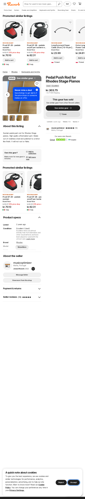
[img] (70, 128)
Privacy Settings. (16, 490)
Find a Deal (8, 10)
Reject (61, 482)
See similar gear (25, 78)
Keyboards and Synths (47, 10)
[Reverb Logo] (13, 4)
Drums (73, 10)
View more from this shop (22, 280)
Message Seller (22, 275)
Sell (67, 4)
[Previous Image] (7, 94)
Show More (22, 247)
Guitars (16, 10)
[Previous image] (54, 30)
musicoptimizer (58, 128)
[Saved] (74, 3)
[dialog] (42, 482)
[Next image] (70, 30)
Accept (73, 482)
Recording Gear (63, 10)
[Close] (37, 90)
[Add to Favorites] (21, 22)
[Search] (59, 4)
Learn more (30, 239)
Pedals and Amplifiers (29, 10)
